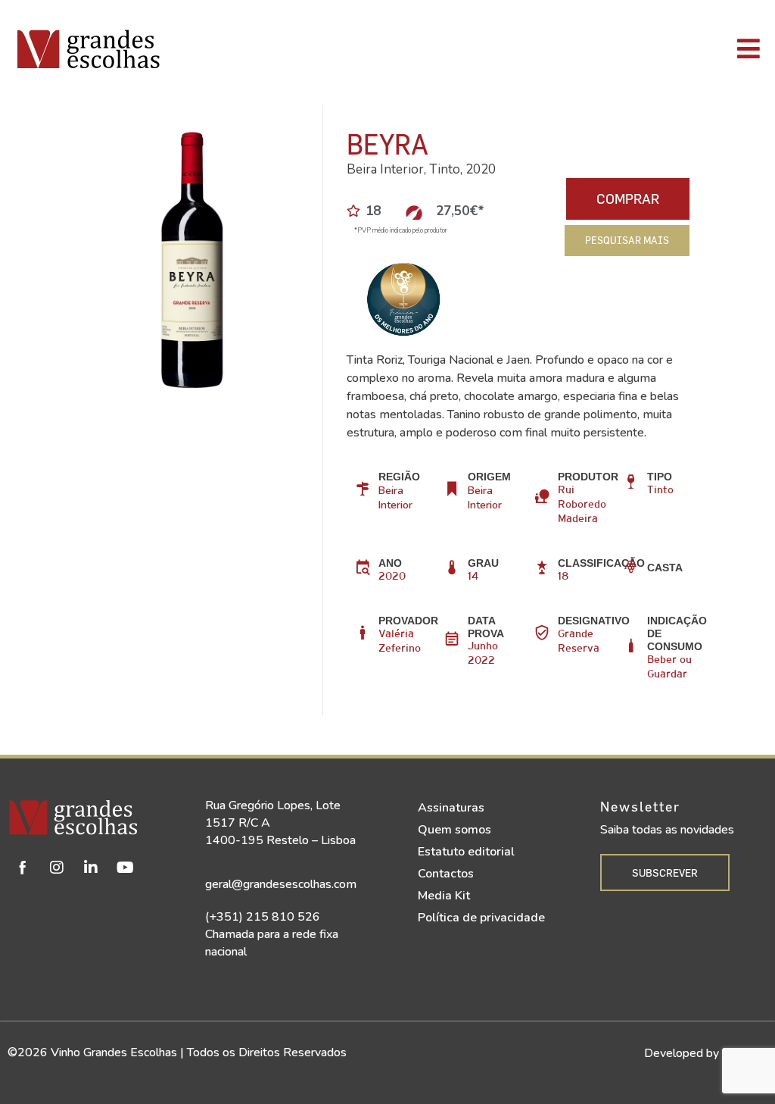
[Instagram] (57, 867)
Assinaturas (451, 807)
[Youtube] (125, 867)
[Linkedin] (91, 867)
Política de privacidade (481, 917)
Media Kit (444, 895)
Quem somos (454, 829)
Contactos (446, 873)
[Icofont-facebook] (23, 867)
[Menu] (547, 48)
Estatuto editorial (466, 851)
